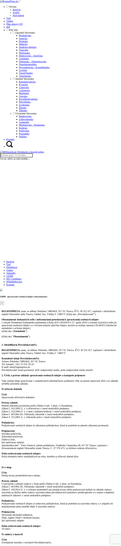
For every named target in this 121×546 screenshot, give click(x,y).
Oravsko (23, 96)
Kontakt (10, 284)
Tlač (8, 264)
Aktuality (11, 273)
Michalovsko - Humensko (32, 125)
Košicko (23, 128)
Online (9, 270)
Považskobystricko (28, 99)
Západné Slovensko (25, 32)
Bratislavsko (25, 35)
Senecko (23, 38)
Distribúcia (11, 267)
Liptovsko (24, 87)
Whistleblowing (14, 281)
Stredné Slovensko (24, 79)
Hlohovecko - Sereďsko (31, 55)
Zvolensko (24, 105)
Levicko (23, 70)
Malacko (23, 44)
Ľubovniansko (26, 119)
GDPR (9, 276)
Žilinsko (23, 110)
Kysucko (23, 84)
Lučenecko (24, 90)
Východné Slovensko (26, 113)
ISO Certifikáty (14, 279)
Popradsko (24, 133)
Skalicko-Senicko (27, 47)
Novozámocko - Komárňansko (34, 67)
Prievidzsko (25, 102)
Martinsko (24, 93)
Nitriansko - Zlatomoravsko (32, 61)
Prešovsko (24, 130)
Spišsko (23, 136)
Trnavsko (23, 50)
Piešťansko (24, 53)
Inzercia (16, 9)
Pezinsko (23, 41)
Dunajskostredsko (28, 64)
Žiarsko (22, 107)
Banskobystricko (27, 81)
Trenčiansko (25, 76)
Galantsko (24, 58)
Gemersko (24, 122)
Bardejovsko (25, 116)
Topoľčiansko (26, 73)
